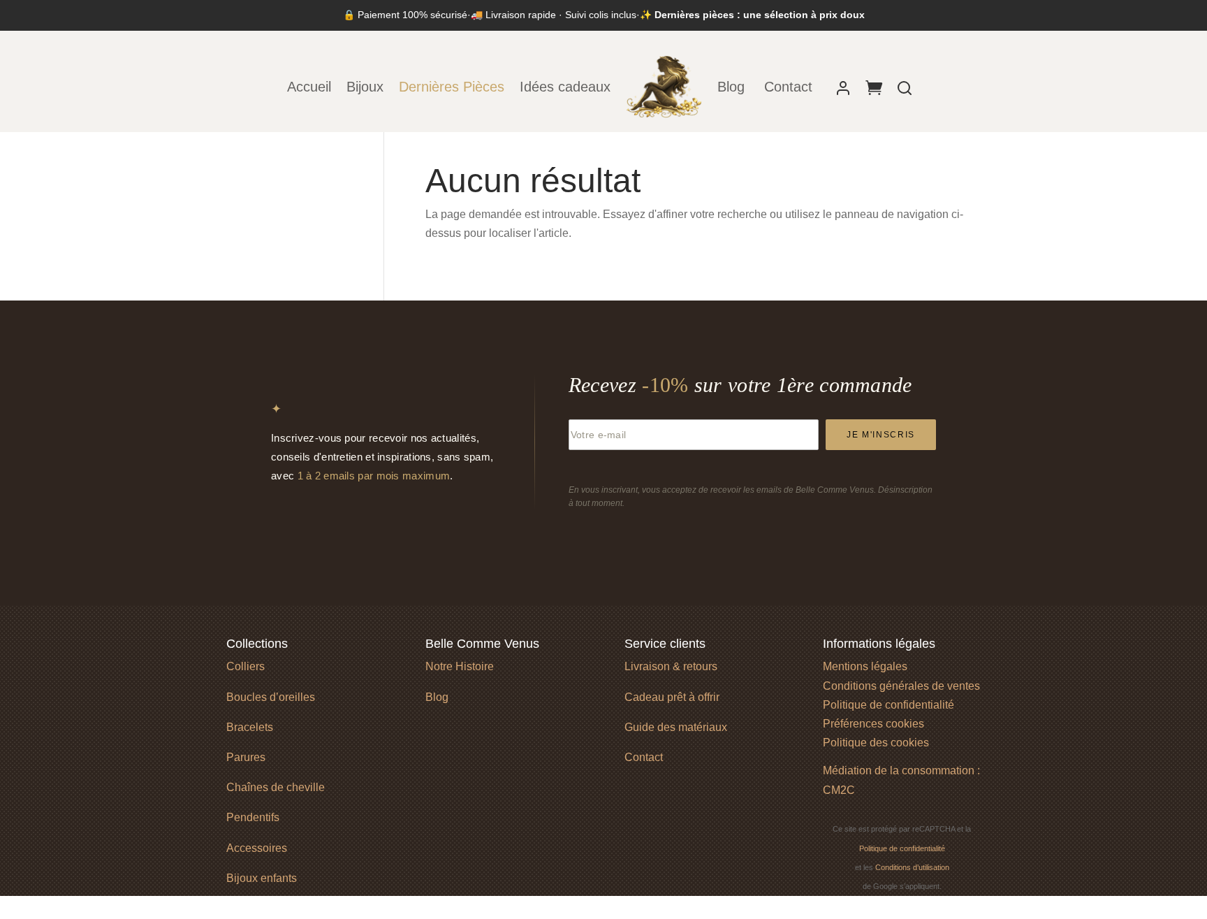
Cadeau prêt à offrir (671, 697)
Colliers (245, 666)
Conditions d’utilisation (912, 867)
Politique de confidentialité (888, 705)
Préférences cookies (873, 724)
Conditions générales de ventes (901, 686)
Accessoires (256, 848)
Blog (733, 86)
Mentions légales (865, 666)
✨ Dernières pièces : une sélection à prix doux (752, 14)
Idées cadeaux (565, 86)
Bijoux (364, 86)
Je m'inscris (881, 435)
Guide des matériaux (675, 727)
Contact (788, 86)
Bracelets (249, 727)
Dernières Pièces (451, 86)
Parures (245, 757)
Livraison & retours (670, 666)
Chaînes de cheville (275, 787)
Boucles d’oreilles (270, 697)
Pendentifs (252, 817)
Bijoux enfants (261, 878)
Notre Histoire (459, 666)
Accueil (309, 86)
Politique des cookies (876, 742)
